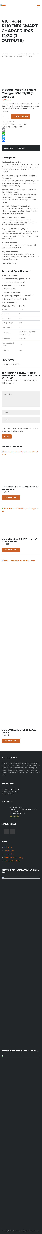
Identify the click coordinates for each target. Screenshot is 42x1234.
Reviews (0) (21, 148)
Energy (14, 127)
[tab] (8, 148)
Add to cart (22, 116)
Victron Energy (27, 54)
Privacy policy (9, 854)
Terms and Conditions (12, 861)
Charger (8, 127)
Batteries (10, 54)
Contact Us (8, 847)
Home (4, 54)
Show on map (14, 816)
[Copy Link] (21, 130)
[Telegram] (21, 137)
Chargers (17, 54)
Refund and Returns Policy (13, 857)
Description (8, 148)
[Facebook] (21, 140)
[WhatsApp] (21, 133)
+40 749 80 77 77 (15, 811)
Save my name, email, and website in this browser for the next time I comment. (20, 429)
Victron (19, 127)
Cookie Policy (9, 851)
